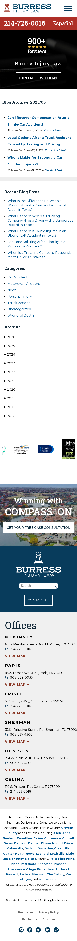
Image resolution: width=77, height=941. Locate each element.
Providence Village (22, 869)
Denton (34, 843)
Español (63, 23)
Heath (19, 853)
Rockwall (62, 869)
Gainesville (15, 848)
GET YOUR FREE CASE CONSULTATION (38, 528)
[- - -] (67, 8)
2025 (9, 346)
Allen (57, 833)
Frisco (68, 843)
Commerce (52, 838)
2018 (9, 407)
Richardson (45, 869)
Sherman (38, 874)
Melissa (30, 859)
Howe (30, 853)
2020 (9, 389)
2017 (9, 416)
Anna (66, 833)
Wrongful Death (21, 315)
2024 (9, 354)
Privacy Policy (49, 912)
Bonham (9, 838)
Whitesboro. (47, 879)
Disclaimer (29, 919)
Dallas (8, 843)
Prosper (60, 864)
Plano (15, 864)
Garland (30, 848)
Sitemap (49, 919)
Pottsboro (28, 864)
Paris (53, 859)
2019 (9, 398)
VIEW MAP (17, 657)
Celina (38, 838)
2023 (9, 363)
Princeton (45, 864)
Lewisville (57, 853)
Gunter (8, 853)
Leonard (42, 853)
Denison (20, 843)
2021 (9, 381)
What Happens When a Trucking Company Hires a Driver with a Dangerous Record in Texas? (40, 220)
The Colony (55, 874)
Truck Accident (55, 150)
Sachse (24, 874)
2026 (9, 337)
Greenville (61, 848)
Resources (25, 912)
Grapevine (45, 848)
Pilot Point (66, 859)
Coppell (68, 838)
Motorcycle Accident (24, 284)
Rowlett (12, 874)
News (12, 290)
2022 (9, 372)
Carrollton (24, 838)
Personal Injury (20, 296)
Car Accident (53, 130)
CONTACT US (38, 600)
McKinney (16, 859)
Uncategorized (19, 309)
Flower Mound (52, 843)
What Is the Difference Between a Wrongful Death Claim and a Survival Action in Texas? (37, 205)
